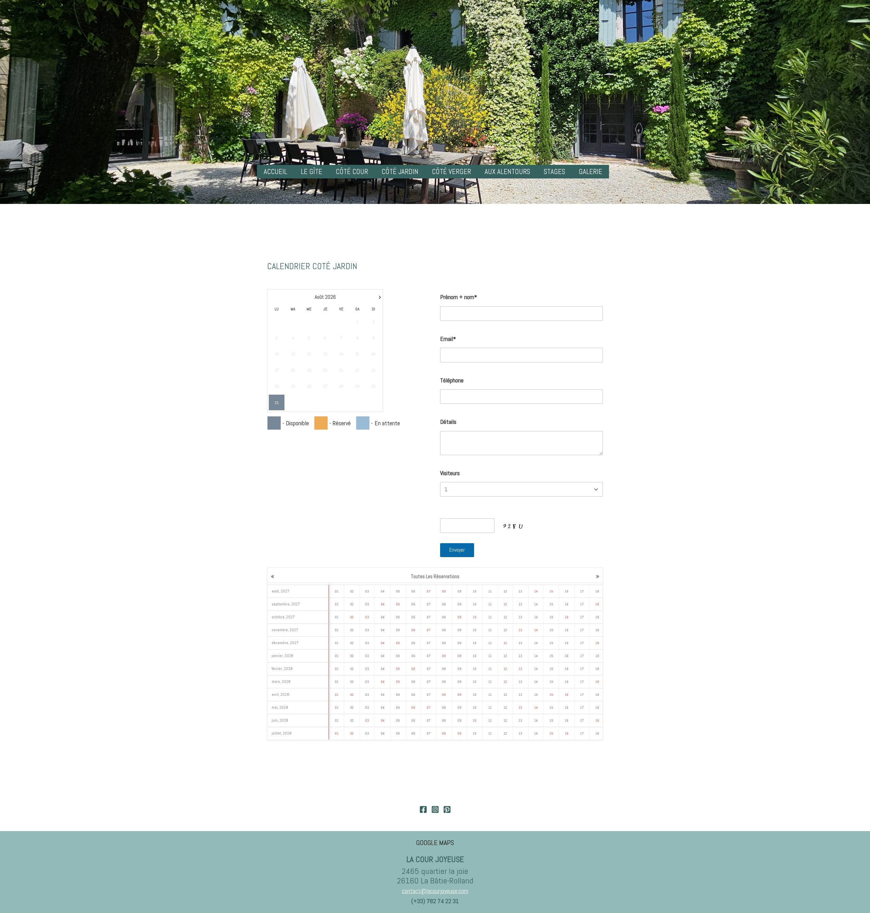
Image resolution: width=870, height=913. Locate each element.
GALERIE (590, 171)
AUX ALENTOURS (507, 171)
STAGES (554, 171)
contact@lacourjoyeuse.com (435, 891)
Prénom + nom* (458, 297)
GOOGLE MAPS (435, 842)
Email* (448, 339)
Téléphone (452, 380)
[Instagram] (435, 809)
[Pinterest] (447, 809)
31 (277, 402)
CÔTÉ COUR (352, 171)
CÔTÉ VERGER (451, 171)
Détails (448, 422)
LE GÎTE (311, 171)
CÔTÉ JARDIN (400, 171)
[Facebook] (423, 809)
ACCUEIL (275, 171)
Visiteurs (450, 473)
